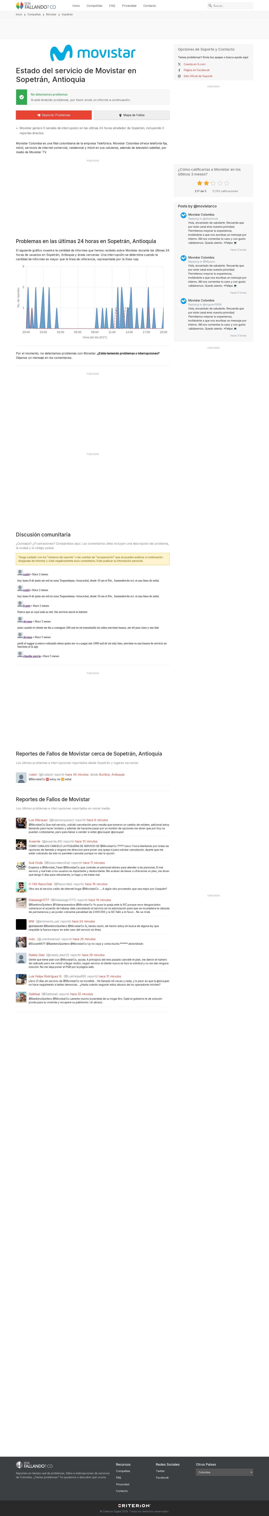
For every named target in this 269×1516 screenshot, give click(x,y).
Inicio (76, 5)
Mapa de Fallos (134, 115)
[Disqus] (93, 613)
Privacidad (129, 5)
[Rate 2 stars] (206, 183)
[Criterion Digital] (134, 1505)
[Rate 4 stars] (220, 183)
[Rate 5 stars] (227, 183)
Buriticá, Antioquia (111, 774)
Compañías (94, 5)
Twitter (160, 1471)
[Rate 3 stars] (213, 183)
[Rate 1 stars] (200, 183)
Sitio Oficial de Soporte (198, 76)
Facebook (162, 1477)
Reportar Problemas (56, 115)
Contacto (149, 5)
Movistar (51, 14)
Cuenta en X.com (195, 64)
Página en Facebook (197, 70)
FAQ (112, 5)
